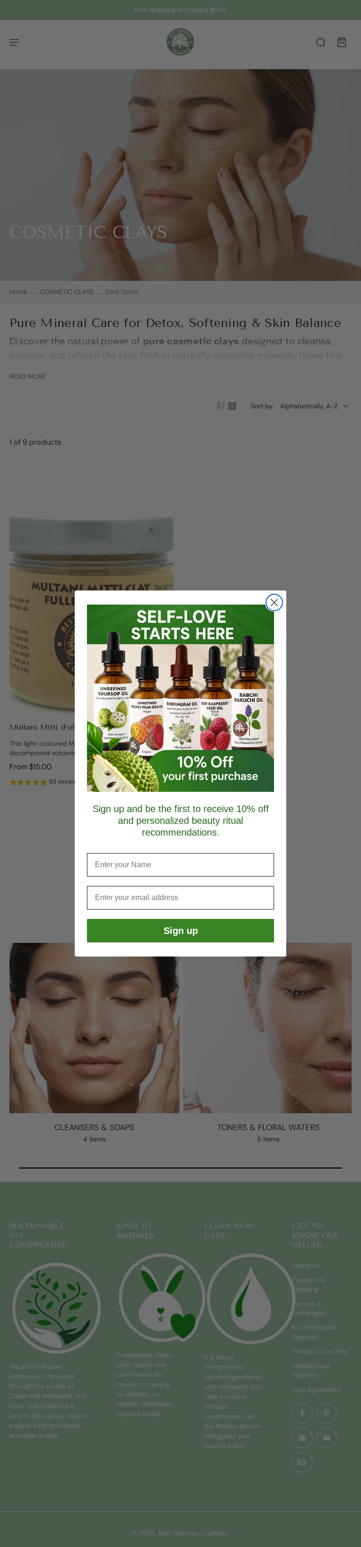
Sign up (181, 930)
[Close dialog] (274, 602)
